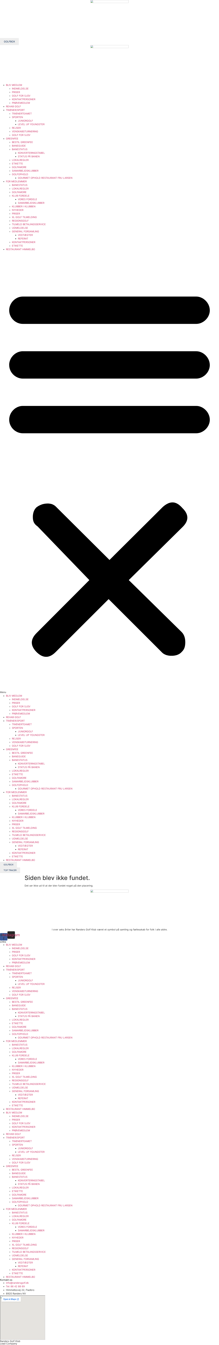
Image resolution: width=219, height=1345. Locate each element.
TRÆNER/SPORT (15, 109)
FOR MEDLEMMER (16, 181)
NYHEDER (17, 209)
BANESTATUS (19, 149)
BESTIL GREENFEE (22, 142)
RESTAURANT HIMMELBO (20, 249)
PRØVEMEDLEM (21, 102)
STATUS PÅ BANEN (29, 156)
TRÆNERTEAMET (22, 113)
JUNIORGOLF (25, 120)
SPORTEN (17, 117)
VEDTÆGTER (25, 234)
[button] (109, 472)
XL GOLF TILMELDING (24, 217)
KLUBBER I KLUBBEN (23, 206)
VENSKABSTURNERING (25, 131)
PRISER (16, 92)
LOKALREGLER (20, 159)
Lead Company (8, 1343)
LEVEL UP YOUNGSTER (31, 124)
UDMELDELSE (20, 227)
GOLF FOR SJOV (21, 95)
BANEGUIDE (19, 145)
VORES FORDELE (27, 199)
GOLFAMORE (19, 167)
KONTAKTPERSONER (23, 99)
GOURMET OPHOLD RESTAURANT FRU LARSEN (45, 177)
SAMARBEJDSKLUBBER (25, 170)
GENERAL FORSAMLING (25, 231)
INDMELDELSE (20, 88)
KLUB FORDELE (20, 195)
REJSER (16, 127)
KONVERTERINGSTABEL (31, 152)
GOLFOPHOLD (20, 174)
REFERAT (23, 238)
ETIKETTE (17, 163)
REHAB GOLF (13, 106)
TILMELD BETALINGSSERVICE (29, 224)
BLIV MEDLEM (14, 84)
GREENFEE (12, 138)
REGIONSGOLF (20, 220)
